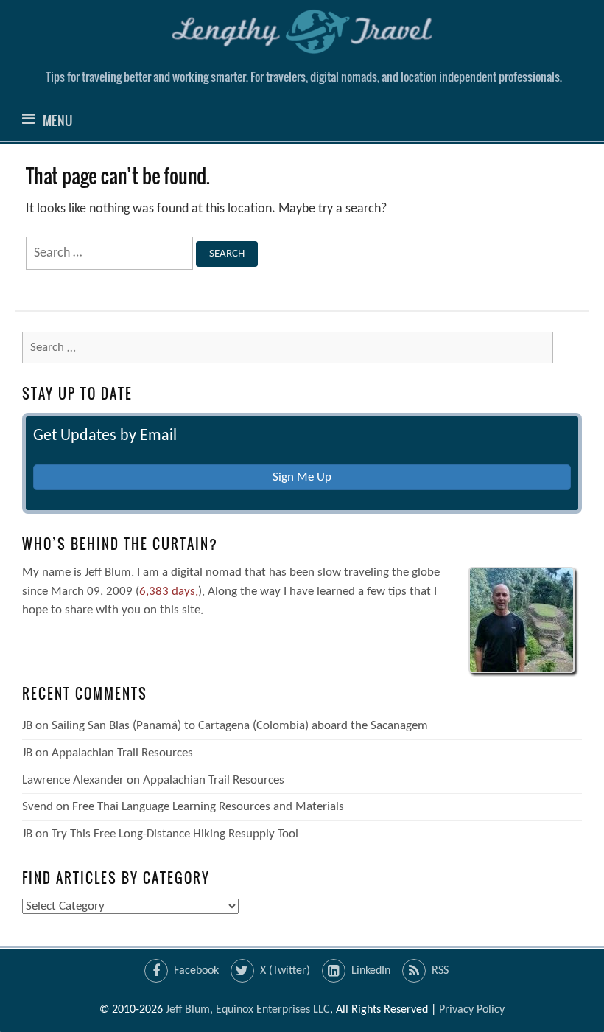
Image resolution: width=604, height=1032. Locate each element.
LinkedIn (370, 971)
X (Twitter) (285, 971)
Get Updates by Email (105, 436)
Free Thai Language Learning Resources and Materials (208, 807)
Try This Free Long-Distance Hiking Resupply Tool (175, 834)
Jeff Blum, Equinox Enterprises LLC (248, 1010)
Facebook (196, 971)
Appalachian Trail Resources (122, 753)
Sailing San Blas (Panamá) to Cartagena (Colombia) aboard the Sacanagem (240, 725)
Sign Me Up (302, 477)
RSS (440, 971)
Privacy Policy (472, 1010)
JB (27, 725)
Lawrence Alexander (73, 780)
